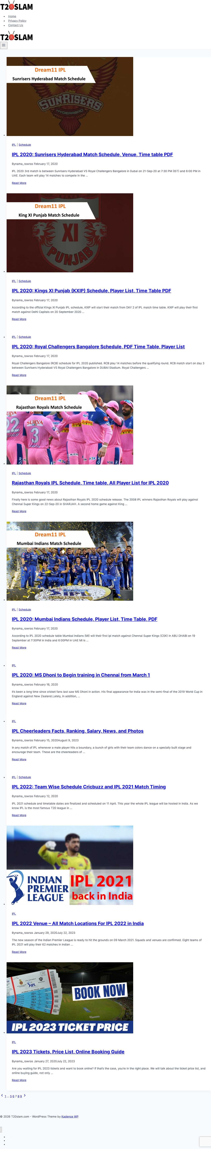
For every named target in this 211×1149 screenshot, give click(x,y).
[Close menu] (1, 1129)
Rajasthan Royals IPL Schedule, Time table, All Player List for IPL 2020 (90, 483)
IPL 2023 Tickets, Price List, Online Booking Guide (68, 1051)
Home (12, 16)
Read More (19, 183)
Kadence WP (69, 1116)
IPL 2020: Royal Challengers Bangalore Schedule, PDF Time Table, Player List (98, 346)
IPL (14, 144)
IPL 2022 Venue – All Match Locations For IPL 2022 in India (78, 923)
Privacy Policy (17, 20)
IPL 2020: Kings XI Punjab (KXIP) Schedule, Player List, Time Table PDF (91, 290)
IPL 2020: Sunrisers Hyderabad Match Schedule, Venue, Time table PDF (92, 154)
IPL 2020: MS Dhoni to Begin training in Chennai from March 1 (81, 675)
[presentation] (109, 97)
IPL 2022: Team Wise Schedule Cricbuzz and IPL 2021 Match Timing (89, 787)
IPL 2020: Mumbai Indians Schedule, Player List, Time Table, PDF (84, 619)
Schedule (25, 144)
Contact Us (15, 25)
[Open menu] (3, 45)
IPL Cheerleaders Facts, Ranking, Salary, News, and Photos (78, 731)
